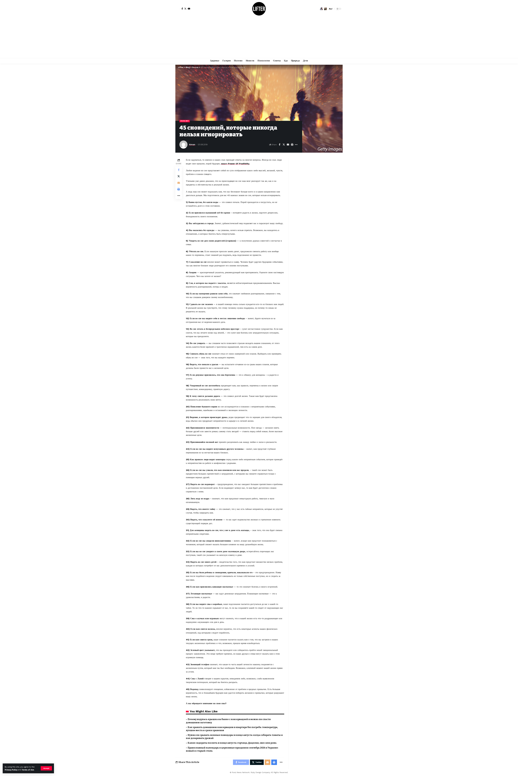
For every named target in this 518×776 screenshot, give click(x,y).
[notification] (321, 8)
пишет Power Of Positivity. (235, 163)
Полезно (184, 121)
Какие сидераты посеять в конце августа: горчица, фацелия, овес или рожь (232, 743)
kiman (192, 144)
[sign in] (178, 9)
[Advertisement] (259, 38)
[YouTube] (189, 9)
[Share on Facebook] (279, 144)
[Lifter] (259, 9)
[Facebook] (182, 9)
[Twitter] (185, 9)
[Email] (288, 144)
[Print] (292, 144)
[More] (296, 144)
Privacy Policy (11, 770)
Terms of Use (28, 770)
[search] (325, 8)
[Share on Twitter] (284, 144)
